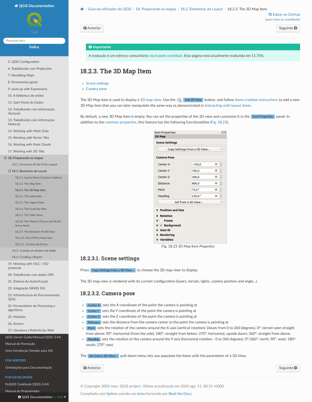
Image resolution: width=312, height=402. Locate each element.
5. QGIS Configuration (23, 62)
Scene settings (97, 83)
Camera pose (96, 89)
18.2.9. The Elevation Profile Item (35, 232)
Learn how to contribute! (282, 19)
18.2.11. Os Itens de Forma (31, 244)
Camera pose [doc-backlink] (107, 293)
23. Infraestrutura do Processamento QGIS (34, 297)
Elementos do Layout (201, 9)
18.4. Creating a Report (27, 257)
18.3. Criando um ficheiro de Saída (34, 250)
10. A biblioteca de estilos (26, 95)
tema (141, 394)
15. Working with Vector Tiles (28, 137)
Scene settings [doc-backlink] (109, 258)
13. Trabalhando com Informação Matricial (31, 122)
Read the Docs (180, 394)
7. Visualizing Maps (21, 75)
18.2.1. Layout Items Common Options (38, 177)
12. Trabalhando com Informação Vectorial (31, 111)
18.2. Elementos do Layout (29, 171)
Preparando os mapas (156, 9)
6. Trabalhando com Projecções (30, 68)
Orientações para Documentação (28, 367)
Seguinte (286, 28)
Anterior (94, 28)
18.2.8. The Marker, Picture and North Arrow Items (38, 223)
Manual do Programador (22, 391)
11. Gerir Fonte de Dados (25, 102)
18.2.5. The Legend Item (29, 202)
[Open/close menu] (5, 158)
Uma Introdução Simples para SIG (29, 350)
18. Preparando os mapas (25, 158)
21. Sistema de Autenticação (28, 281)
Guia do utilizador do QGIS (109, 9)
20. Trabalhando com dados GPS (31, 275)
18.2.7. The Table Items (29, 215)
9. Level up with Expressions (27, 89)
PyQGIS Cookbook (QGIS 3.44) (27, 384)
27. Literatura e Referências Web (31, 330)
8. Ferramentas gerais (23, 82)
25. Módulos (17, 317)
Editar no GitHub (286, 14)
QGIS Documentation (36, 6)
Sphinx (111, 394)
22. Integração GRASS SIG (26, 288)
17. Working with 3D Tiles (26, 151)
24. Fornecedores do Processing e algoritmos (31, 308)
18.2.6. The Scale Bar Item (31, 209)
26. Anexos (16, 323)
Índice (34, 47)
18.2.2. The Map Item (28, 184)
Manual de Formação (20, 344)
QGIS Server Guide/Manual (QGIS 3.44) (33, 337)
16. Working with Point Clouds (29, 144)
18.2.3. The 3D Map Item (30, 190)
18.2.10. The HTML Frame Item (34, 238)
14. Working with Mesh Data (28, 131)
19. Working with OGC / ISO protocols (28, 266)
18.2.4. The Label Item (28, 196)
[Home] (82, 9)
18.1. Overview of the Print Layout (34, 164)
